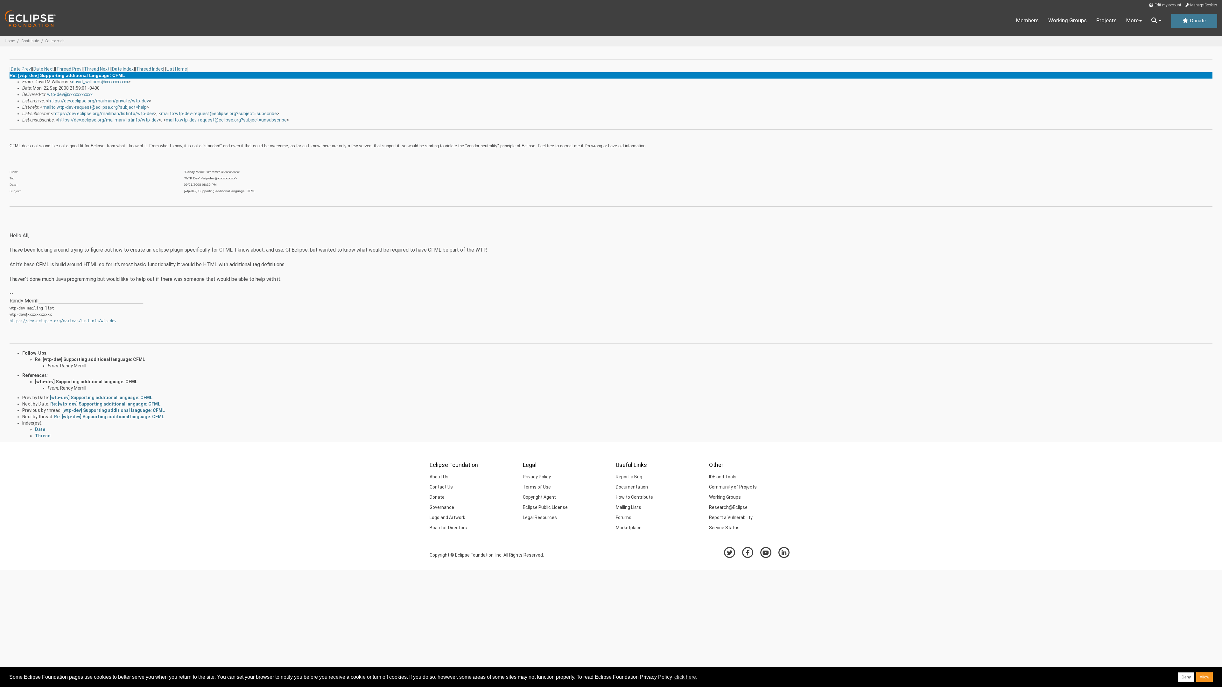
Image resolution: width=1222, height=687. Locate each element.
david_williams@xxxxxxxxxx (100, 81)
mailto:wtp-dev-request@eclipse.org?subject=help (95, 107)
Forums (623, 517)
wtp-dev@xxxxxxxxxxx (70, 94)
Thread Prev (68, 69)
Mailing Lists (628, 507)
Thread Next (96, 69)
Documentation (632, 486)
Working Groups (1067, 20)
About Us (439, 476)
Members (1027, 20)
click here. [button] (685, 677)
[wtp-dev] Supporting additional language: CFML (86, 381)
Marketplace (629, 527)
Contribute (30, 41)
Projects (1106, 20)
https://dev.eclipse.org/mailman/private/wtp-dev (98, 100)
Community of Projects (733, 486)
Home (10, 41)
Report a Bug (629, 476)
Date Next (43, 69)
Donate (1197, 21)
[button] (1156, 20)
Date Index (123, 69)
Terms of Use (537, 486)
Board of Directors (448, 527)
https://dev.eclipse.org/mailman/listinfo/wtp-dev (103, 113)
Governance (442, 507)
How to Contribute (634, 497)
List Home (176, 69)
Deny (1186, 677)
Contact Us (441, 486)
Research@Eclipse (728, 507)
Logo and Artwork (447, 517)
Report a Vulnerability (731, 517)
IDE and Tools (722, 476)
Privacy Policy (537, 476)
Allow (1204, 677)
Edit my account (1167, 5)
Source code (55, 41)
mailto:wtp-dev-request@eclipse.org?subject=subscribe (219, 113)
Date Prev (21, 69)
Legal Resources (540, 517)
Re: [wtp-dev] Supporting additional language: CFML (90, 359)
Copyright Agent (539, 497)
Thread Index (149, 69)
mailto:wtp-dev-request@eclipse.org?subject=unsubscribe (226, 119)
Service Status (724, 527)
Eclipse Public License (545, 507)
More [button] (1132, 20)
